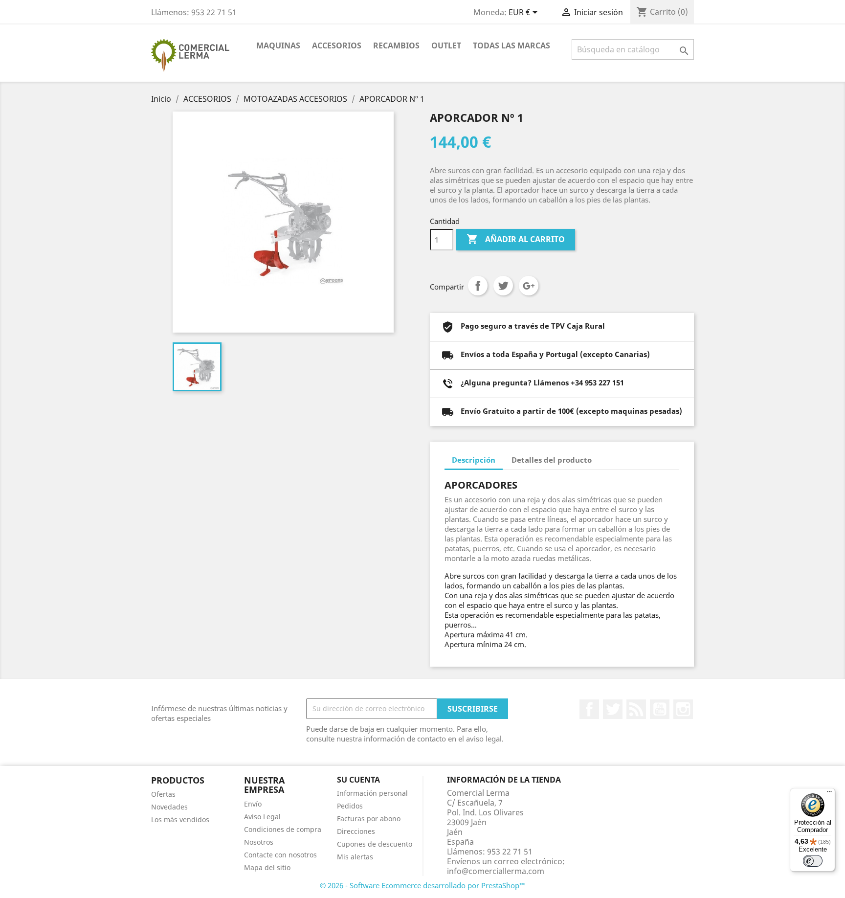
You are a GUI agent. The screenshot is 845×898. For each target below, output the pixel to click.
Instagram (683, 709)
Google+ (528, 285)
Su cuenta (358, 779)
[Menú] (829, 794)
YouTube (659, 709)
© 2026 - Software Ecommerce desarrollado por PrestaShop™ (422, 885)
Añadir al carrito (516, 239)
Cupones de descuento (374, 844)
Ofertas (163, 794)
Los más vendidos (180, 819)
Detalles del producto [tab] (551, 460)
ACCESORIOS (336, 45)
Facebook (589, 709)
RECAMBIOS (396, 45)
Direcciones (356, 831)
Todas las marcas (511, 45)
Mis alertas (355, 856)
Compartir (478, 285)
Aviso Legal (262, 816)
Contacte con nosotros (280, 854)
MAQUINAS (278, 45)
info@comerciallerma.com (495, 871)
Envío (253, 803)
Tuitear (503, 285)
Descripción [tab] (473, 460)
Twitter (613, 709)
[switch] (813, 861)
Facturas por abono (368, 818)
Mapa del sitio (267, 867)
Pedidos (350, 805)
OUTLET (446, 45)
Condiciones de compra (282, 829)
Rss (636, 709)
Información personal (372, 793)
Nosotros (258, 842)
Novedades (169, 806)
